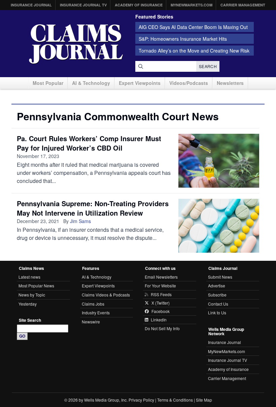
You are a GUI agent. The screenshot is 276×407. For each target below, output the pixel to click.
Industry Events (96, 312)
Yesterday (28, 304)
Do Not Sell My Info (162, 328)
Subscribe (217, 295)
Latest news (29, 277)
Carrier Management (242, 4)
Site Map (204, 400)
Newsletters (230, 83)
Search (208, 66)
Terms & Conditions (175, 400)
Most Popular (48, 83)
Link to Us (217, 312)
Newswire (91, 321)
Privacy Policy (141, 400)
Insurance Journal (31, 4)
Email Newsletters (161, 277)
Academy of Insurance (139, 4)
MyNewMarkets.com (191, 4)
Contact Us (218, 304)
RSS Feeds (161, 294)
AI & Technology (91, 83)
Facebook (160, 311)
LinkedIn (159, 319)
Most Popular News (36, 285)
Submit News (220, 277)
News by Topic (32, 295)
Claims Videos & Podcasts (106, 295)
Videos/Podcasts (188, 83)
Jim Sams (80, 221)
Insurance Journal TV (83, 4)
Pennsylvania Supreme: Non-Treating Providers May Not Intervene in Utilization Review (93, 208)
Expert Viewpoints (140, 83)
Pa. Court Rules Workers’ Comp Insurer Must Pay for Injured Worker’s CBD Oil (89, 143)
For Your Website (160, 285)
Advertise (216, 285)
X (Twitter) (160, 303)
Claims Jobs (93, 304)
